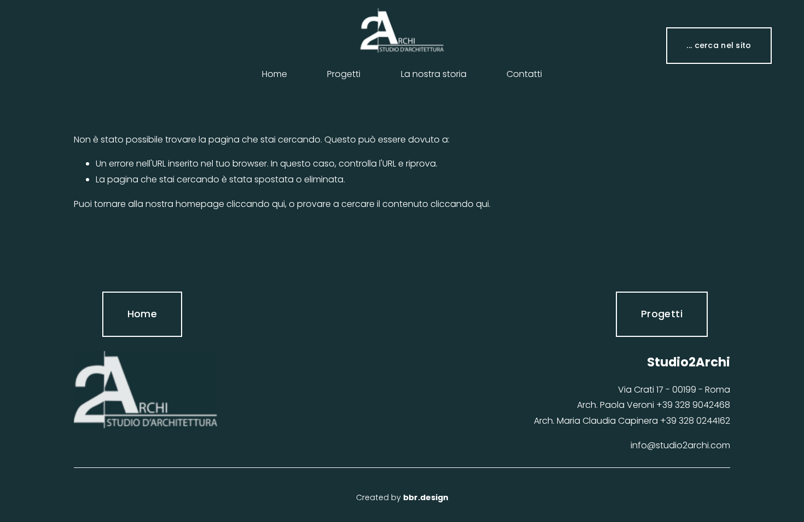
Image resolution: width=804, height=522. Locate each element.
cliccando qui (255, 204)
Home (274, 74)
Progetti (343, 74)
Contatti (524, 74)
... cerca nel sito (718, 45)
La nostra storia (434, 74)
